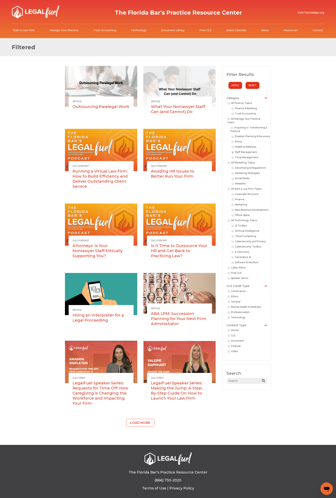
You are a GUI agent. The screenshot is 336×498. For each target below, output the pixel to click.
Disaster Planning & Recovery (252, 136)
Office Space (242, 215)
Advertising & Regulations (250, 167)
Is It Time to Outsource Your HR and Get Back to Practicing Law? (179, 250)
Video (234, 351)
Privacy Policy (181, 488)
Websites (240, 183)
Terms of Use (154, 488)
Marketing (241, 204)
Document (237, 340)
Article (235, 330)
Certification (238, 291)
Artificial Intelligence (247, 230)
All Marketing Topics (243, 162)
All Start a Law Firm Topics (246, 188)
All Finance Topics (241, 103)
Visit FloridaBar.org (311, 12)
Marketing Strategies (247, 173)
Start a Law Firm (24, 30)
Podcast (236, 346)
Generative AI (243, 257)
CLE (233, 335)
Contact (318, 30)
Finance (239, 199)
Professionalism (240, 312)
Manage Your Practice (64, 30)
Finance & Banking (246, 108)
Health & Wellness (245, 146)
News (265, 30)
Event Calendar (236, 30)
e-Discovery (242, 251)
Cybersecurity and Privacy (250, 241)
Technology (138, 30)
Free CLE (206, 30)
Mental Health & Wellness (246, 306)
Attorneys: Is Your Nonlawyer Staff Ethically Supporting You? (98, 250)
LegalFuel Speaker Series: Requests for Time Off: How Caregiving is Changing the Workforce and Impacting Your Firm (100, 393)
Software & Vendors (246, 262)
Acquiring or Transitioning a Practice (248, 129)
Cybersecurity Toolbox (248, 246)
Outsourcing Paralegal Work (101, 106)
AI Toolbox (241, 225)
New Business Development (252, 209)
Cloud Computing (245, 236)
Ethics (238, 141)
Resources (291, 30)
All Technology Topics (244, 220)
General (235, 301)
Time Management (246, 157)
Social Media (242, 178)
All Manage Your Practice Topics (243, 120)
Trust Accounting (104, 30)
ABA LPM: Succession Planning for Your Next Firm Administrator (178, 318)
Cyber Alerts (238, 267)
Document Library (173, 30)
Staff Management (246, 152)
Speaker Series (239, 278)
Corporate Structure (247, 194)
